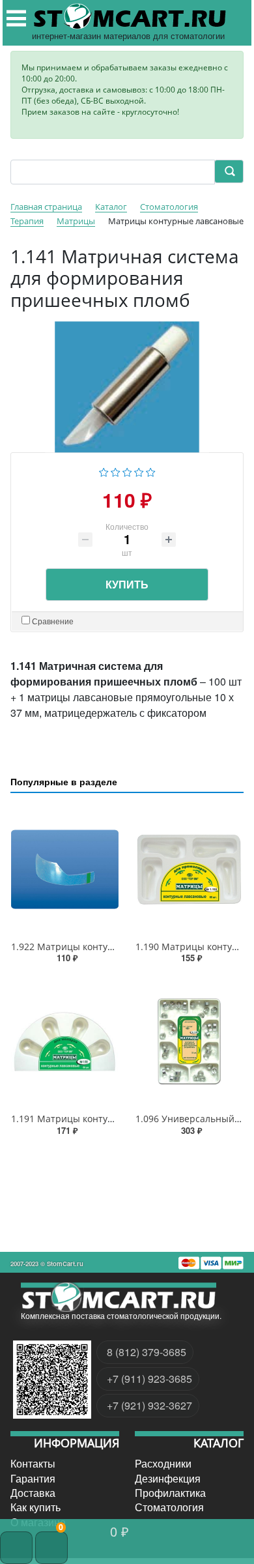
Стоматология (169, 1507)
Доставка (32, 1493)
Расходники (163, 1463)
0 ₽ (119, 1531)
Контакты (32, 1463)
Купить (127, 584)
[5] (151, 470)
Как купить (35, 1507)
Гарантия (32, 1478)
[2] (115, 470)
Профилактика (170, 1493)
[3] (127, 470)
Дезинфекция (168, 1478)
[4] (139, 470)
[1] (104, 470)
